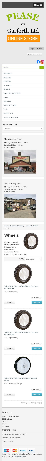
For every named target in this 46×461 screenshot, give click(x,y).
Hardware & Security (11, 117)
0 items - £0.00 (35, 54)
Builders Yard (8, 113)
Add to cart (36, 302)
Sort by (21, 259)
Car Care (7, 97)
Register (39, 49)
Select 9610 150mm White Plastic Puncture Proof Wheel (21, 287)
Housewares (8, 73)
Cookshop (7, 81)
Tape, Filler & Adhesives (12, 93)
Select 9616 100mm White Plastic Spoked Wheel (20, 379)
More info (10, 302)
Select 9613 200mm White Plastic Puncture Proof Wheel (21, 333)
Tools (5, 109)
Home (6, 226)
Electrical (7, 89)
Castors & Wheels (31, 226)
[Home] (23, 27)
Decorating (7, 85)
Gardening (7, 77)
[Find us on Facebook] (38, 62)
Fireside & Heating (10, 105)
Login (32, 49)
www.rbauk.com (20, 456)
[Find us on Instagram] (42, 62)
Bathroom (7, 101)
